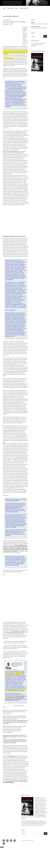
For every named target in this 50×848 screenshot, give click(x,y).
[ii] (21, 641)
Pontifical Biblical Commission (18, 631)
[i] (3, 710)
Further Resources (12, 756)
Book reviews (10, 8)
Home (4, 8)
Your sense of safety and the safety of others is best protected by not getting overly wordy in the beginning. (15, 698)
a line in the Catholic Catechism (17, 95)
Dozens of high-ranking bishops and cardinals (13, 151)
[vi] (3, 756)
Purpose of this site (24, 8)
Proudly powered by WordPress (27, 840)
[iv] (15, 430)
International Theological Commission (15, 632)
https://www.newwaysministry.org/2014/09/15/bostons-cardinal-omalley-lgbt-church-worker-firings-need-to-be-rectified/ (15, 722)
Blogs (16, 8)
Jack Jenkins (7, 735)
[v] (3, 745)
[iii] (15, 645)
